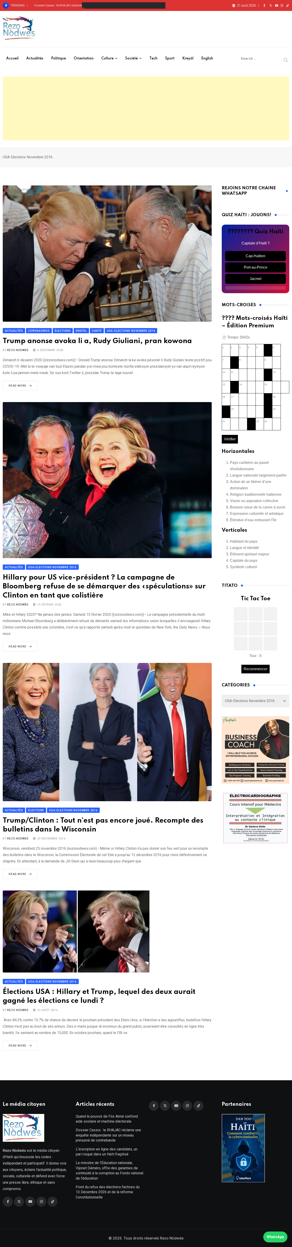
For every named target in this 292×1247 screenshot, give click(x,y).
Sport (170, 58)
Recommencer (255, 669)
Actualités (34, 58)
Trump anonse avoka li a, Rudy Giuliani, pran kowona (97, 341)
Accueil (12, 58)
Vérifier (230, 439)
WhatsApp (275, 1237)
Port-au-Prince (255, 267)
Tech (153, 58)
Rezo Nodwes (18, 350)
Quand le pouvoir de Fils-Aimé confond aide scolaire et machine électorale (107, 1119)
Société (131, 58)
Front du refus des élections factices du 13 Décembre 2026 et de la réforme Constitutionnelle (108, 1192)
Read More (17, 385)
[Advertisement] (146, 108)
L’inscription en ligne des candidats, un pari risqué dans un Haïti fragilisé (106, 1151)
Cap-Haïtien (255, 256)
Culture (107, 58)
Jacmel (255, 279)
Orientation (84, 58)
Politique (58, 58)
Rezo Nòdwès (18, 604)
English (207, 58)
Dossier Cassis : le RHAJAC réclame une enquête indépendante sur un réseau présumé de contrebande (102, 5)
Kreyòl (187, 58)
